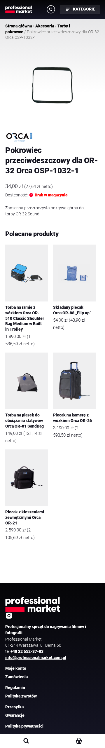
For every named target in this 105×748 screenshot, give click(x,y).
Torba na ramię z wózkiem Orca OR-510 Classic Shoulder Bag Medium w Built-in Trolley (24, 318)
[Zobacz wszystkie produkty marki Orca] (19, 137)
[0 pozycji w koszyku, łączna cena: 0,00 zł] (78, 741)
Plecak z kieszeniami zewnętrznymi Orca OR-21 (24, 517)
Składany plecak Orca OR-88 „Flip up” (72, 310)
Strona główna (18, 26)
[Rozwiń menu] (50, 9)
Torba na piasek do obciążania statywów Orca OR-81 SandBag (24, 420)
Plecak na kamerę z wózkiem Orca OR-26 (72, 418)
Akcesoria (44, 26)
